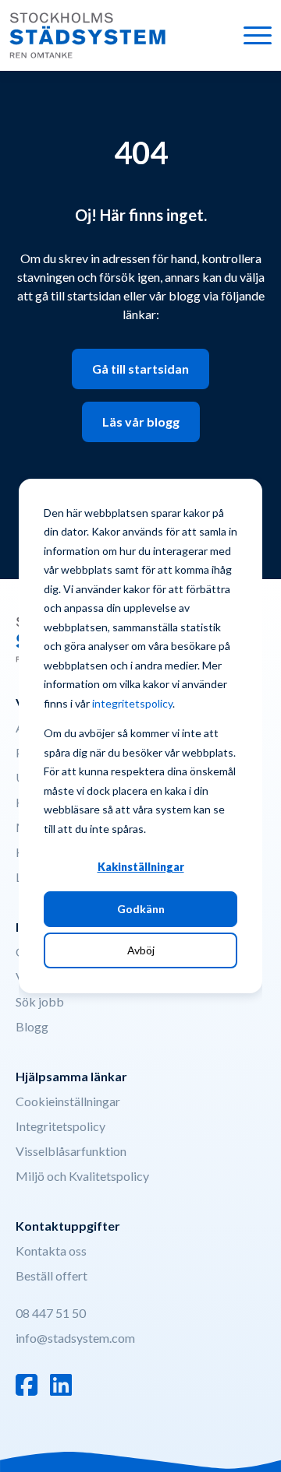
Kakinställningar (141, 866)
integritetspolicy (132, 703)
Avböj (141, 950)
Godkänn (141, 908)
